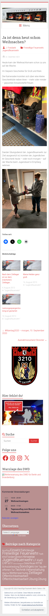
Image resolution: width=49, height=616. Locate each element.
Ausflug (6, 550)
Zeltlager (35, 573)
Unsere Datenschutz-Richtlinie (32, 605)
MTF (10, 563)
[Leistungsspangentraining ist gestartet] (11, 299)
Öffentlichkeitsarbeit (15, 576)
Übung (33, 579)
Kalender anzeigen (10, 517)
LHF (4, 563)
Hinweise (29, 556)
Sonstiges (27, 566)
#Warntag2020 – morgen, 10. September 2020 (23, 332)
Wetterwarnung (19, 573)
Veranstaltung (35, 569)
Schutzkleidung (10, 566)
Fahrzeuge (27, 550)
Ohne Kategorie (18, 564)
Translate (22, 536)
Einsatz (15, 550)
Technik (20, 569)
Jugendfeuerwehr (10, 50)
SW (36, 566)
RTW (39, 563)
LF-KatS (38, 560)
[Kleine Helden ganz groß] (32, 265)
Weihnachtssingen (19, 501)
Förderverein (14, 556)
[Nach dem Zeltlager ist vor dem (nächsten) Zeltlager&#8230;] (11, 265)
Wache (5, 573)
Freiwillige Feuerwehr (33, 47)
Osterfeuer (30, 563)
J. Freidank (10, 47)
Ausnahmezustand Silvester (32, 340)
